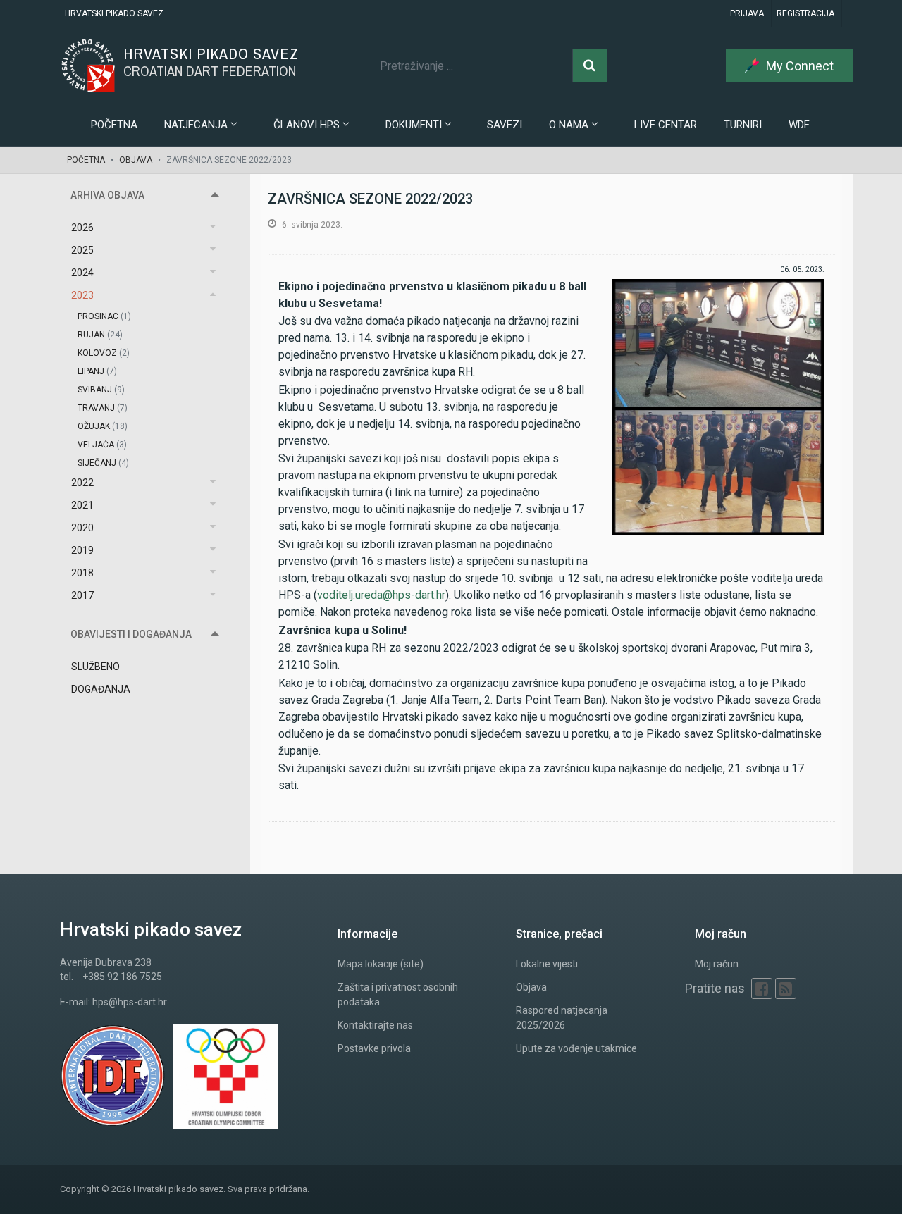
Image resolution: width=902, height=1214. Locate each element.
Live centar (665, 124)
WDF (799, 124)
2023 (82, 295)
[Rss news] (785, 988)
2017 (82, 595)
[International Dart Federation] (116, 1076)
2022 (82, 482)
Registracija (805, 13)
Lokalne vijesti (547, 964)
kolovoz (104, 353)
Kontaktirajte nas (375, 1025)
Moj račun (717, 964)
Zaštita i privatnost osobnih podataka (398, 994)
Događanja (100, 689)
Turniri (743, 124)
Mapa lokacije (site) (381, 964)
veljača (102, 445)
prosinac (104, 316)
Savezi (504, 124)
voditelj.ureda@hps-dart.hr (381, 595)
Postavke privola (374, 1048)
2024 (82, 272)
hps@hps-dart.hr (129, 1002)
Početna (114, 124)
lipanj (97, 371)
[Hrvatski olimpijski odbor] (229, 1076)
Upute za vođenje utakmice (576, 1048)
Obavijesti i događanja (131, 634)
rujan (100, 335)
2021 (82, 505)
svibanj (101, 390)
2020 (82, 527)
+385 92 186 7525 (122, 976)
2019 (82, 550)
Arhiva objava (107, 195)
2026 (82, 227)
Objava (135, 160)
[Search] (590, 65)
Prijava (747, 13)
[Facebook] (761, 988)
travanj (103, 408)
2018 (82, 572)
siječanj (103, 463)
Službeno (95, 666)
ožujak (103, 426)
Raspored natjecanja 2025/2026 (561, 1018)
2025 (82, 250)
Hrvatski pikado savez (114, 13)
